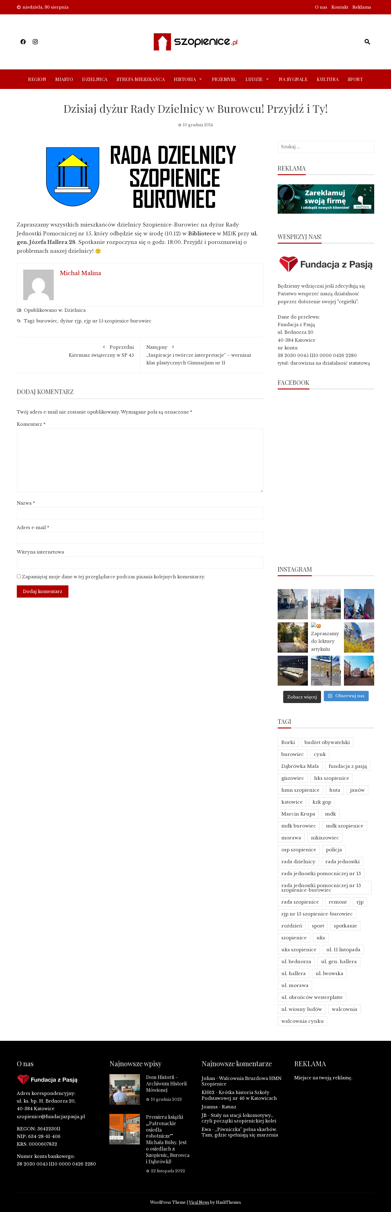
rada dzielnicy (298, 861)
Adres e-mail (33, 527)
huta (334, 790)
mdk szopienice (345, 826)
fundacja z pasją (348, 766)
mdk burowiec (298, 826)
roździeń (291, 926)
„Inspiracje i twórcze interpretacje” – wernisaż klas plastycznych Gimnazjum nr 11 (198, 354)
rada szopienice (300, 902)
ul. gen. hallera (339, 961)
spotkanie (345, 926)
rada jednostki (342, 861)
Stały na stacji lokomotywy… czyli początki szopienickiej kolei (239, 1118)
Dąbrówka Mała (300, 766)
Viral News (199, 1202)
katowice (292, 802)
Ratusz (229, 1107)
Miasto (64, 79)
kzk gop (321, 802)
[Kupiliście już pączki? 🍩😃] (293, 604)
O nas (321, 7)
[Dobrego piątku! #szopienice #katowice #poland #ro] (293, 637)
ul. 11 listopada (343, 949)
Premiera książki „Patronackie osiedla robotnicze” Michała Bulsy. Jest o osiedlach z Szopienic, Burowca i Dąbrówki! (167, 1139)
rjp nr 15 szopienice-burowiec (118, 321)
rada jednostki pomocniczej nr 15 (321, 873)
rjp (360, 902)
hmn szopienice (300, 790)
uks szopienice (298, 949)
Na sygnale (293, 79)
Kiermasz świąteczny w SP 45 (101, 351)
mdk (330, 814)
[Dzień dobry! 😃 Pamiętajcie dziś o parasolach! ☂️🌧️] (326, 604)
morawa (291, 838)
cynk (320, 754)
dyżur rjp (71, 321)
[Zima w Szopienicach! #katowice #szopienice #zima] (293, 671)
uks (320, 938)
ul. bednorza (296, 961)
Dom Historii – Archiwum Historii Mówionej (166, 1083)
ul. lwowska (329, 973)
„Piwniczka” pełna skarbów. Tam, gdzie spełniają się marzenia (240, 1132)
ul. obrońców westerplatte (312, 997)
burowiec (46, 321)
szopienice (294, 938)
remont (338, 902)
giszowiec (292, 778)
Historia (185, 79)
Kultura (328, 79)
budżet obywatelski (327, 742)
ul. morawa (295, 985)
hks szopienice (331, 778)
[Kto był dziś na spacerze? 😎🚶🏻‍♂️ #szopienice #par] (359, 637)
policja (334, 850)
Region (37, 79)
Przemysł (224, 79)
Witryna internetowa (40, 552)
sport (318, 926)
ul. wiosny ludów (301, 1009)
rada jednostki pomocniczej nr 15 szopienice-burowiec (321, 887)
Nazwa (26, 503)
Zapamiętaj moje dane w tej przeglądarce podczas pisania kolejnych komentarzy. (113, 577)
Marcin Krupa (298, 814)
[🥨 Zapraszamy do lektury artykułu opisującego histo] (326, 637)
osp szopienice (298, 850)
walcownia (344, 1009)
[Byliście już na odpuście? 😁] (359, 604)
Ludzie (254, 79)
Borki (288, 742)
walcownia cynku (302, 1021)
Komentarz (31, 424)
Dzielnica (95, 79)
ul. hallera (293, 973)
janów (357, 790)
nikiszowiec (325, 838)
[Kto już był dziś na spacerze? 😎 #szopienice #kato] (326, 671)
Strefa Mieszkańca (141, 79)
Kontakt (339, 7)
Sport (355, 79)
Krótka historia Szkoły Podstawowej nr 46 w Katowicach (239, 1095)
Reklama (362, 7)
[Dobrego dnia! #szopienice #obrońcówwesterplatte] (359, 671)
